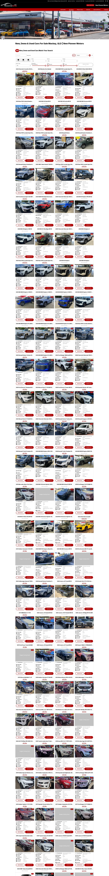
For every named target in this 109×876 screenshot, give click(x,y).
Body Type (18, 63)
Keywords (29, 55)
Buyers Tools (80, 9)
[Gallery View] (90, 55)
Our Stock (71, 9)
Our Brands (63, 9)
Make (33, 58)
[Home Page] (9, 5)
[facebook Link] (105, 1)
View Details (20, 97)
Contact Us (29, 97)
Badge (64, 58)
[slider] (45, 65)
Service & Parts (97, 9)
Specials (88, 9)
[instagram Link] (107, 1)
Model (48, 58)
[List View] (92, 55)
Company (106, 9)
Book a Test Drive (90, 5)
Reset (74, 55)
